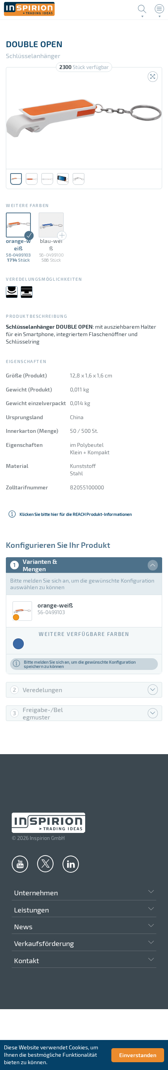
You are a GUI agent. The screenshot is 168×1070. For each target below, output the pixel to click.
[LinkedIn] (71, 864)
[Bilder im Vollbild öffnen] (153, 76)
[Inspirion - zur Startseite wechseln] (29, 14)
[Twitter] (45, 863)
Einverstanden (137, 1055)
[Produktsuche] (142, 9)
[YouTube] (20, 864)
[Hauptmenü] (159, 9)
